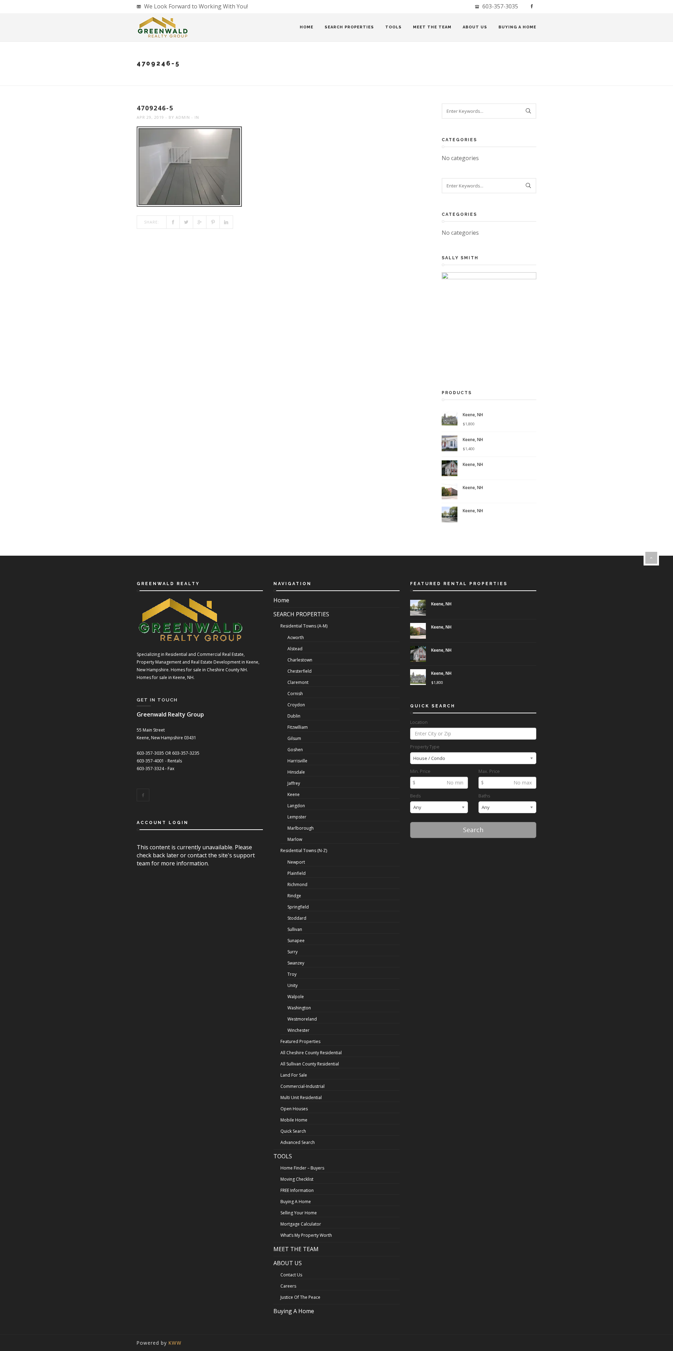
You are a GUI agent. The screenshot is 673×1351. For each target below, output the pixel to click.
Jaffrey (293, 783)
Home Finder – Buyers (302, 1168)
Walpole (295, 997)
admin (183, 117)
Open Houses (294, 1109)
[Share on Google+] (199, 222)
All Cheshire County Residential (311, 1053)
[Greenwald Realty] (163, 27)
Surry (292, 952)
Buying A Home (517, 27)
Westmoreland (302, 1019)
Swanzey (295, 963)
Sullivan (294, 929)
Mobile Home (293, 1120)
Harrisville (297, 761)
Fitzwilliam (297, 727)
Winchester (298, 1030)
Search (473, 829)
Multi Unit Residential (301, 1097)
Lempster (296, 817)
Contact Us (291, 1275)
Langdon (296, 806)
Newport (296, 862)
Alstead (294, 649)
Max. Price (489, 771)
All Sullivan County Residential (309, 1064)
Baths (484, 796)
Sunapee (296, 941)
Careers (288, 1286)
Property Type (425, 747)
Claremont (297, 682)
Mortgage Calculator (300, 1224)
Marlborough (300, 828)
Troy (292, 974)
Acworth (295, 637)
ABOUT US (475, 27)
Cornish (295, 694)
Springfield (298, 907)
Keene (293, 794)
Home (306, 27)
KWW (175, 1342)
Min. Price (420, 771)
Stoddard (296, 918)
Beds (415, 796)
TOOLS (393, 27)
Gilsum (294, 738)
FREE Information (297, 1190)
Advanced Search (297, 1142)
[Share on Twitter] (186, 222)
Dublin (293, 716)
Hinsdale (296, 772)
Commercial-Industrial (302, 1086)
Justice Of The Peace (300, 1297)
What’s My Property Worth (306, 1235)
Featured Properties (300, 1041)
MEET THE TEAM (432, 27)
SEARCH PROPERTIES (349, 27)
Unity (292, 985)
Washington (299, 1008)
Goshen (295, 750)
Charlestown (299, 660)
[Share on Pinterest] (213, 222)
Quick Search (293, 1131)
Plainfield (296, 873)
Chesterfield (299, 671)
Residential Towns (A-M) (303, 626)
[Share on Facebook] (173, 222)
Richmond (297, 884)
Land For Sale (293, 1075)
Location (419, 722)
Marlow (294, 839)
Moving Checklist (296, 1179)
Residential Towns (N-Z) (303, 850)
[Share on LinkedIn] (226, 222)
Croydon (296, 705)
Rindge (294, 896)
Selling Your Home (298, 1213)
